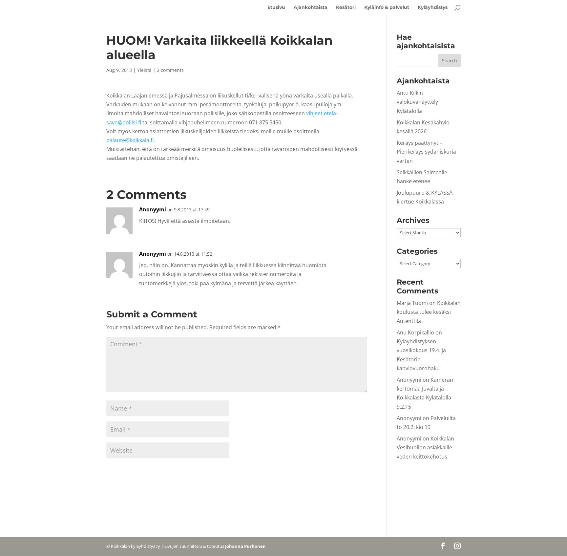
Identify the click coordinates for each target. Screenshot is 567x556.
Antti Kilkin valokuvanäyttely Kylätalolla (417, 101)
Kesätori (346, 7)
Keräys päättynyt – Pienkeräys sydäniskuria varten (426, 151)
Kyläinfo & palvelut (386, 7)
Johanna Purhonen (245, 546)
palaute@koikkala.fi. (130, 140)
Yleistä (144, 70)
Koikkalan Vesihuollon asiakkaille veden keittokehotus (425, 447)
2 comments (170, 70)
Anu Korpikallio (415, 332)
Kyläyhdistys (433, 7)
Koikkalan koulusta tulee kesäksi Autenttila (429, 311)
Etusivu (276, 7)
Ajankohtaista (310, 7)
